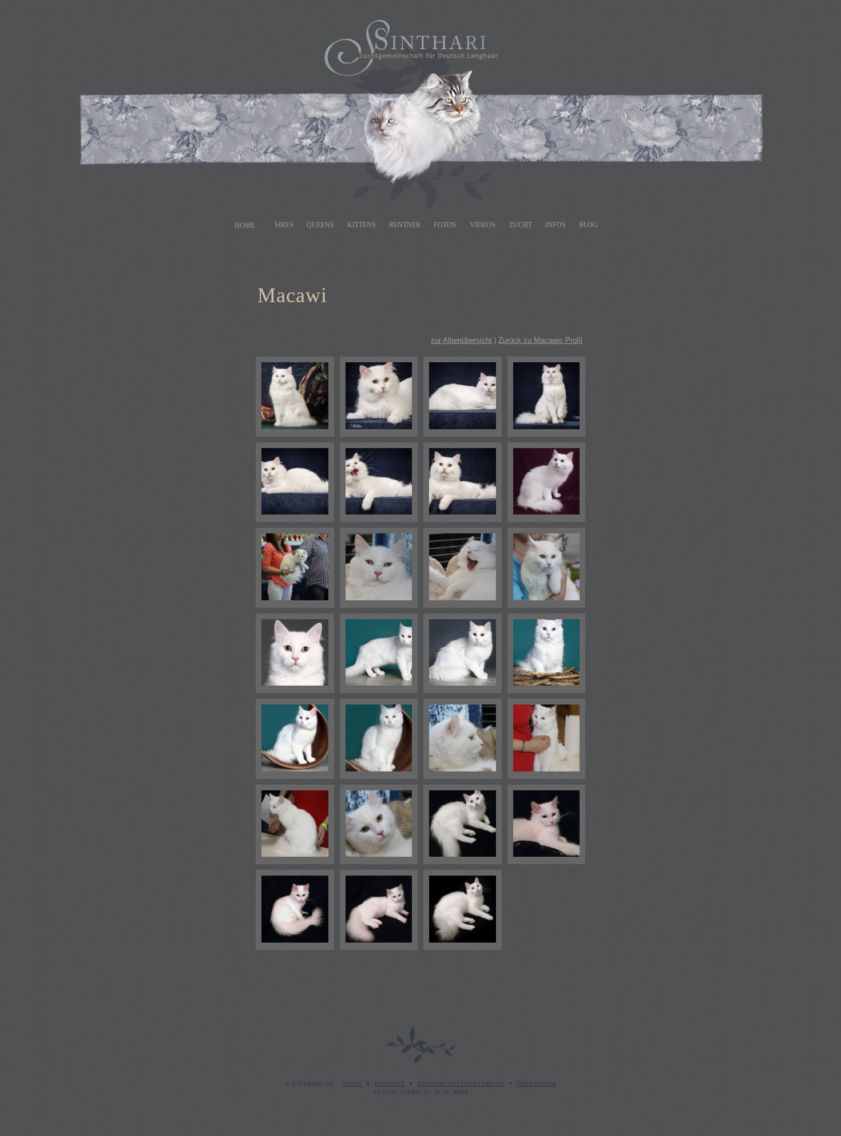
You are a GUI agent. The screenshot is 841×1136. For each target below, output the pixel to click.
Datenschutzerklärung (461, 1083)
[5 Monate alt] (462, 825)
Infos (555, 225)
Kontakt (390, 1083)
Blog (588, 225)
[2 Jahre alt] (379, 397)
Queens (320, 225)
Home (245, 225)
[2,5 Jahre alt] (295, 397)
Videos (482, 225)
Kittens (361, 225)
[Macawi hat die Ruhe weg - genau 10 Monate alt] (462, 568)
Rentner (404, 225)
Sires (284, 225)
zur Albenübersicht (461, 340)
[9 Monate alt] (295, 653)
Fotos (445, 225)
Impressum (536, 1083)
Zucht (520, 225)
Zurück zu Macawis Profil (540, 340)
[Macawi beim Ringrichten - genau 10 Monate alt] (295, 568)
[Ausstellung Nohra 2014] (547, 739)
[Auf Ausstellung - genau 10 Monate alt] (379, 568)
